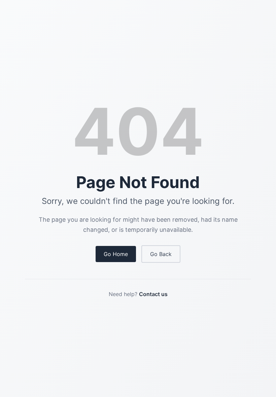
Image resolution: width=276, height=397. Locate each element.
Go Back (161, 254)
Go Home (116, 254)
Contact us (153, 294)
